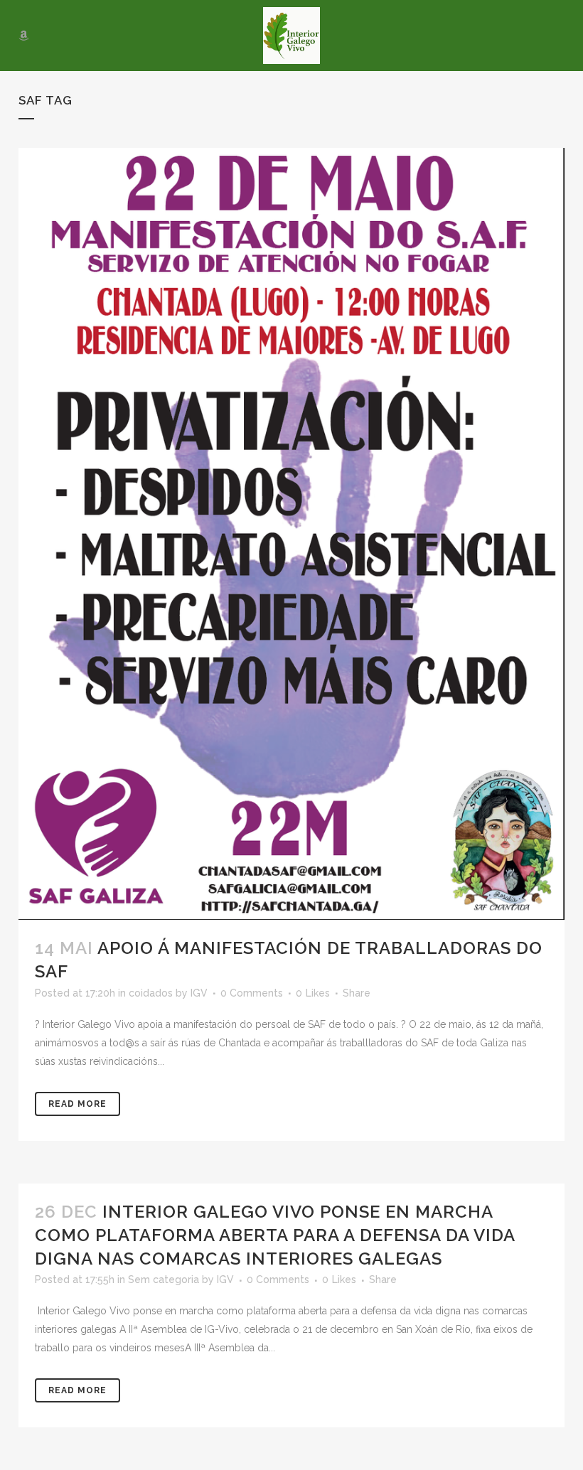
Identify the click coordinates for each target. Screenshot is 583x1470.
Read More (77, 1104)
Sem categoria (163, 1279)
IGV (199, 993)
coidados (151, 993)
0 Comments (251, 993)
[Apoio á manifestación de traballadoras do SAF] (291, 534)
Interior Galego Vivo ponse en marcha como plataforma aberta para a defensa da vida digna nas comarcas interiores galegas (275, 1235)
